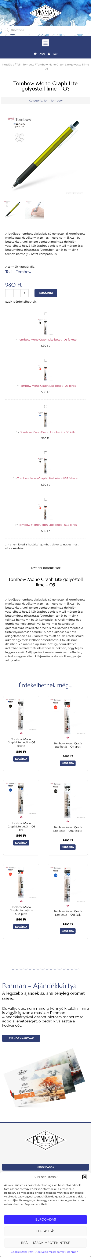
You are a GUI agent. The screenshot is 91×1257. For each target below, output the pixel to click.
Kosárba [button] (21, 758)
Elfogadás (45, 1219)
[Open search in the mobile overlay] (45, 30)
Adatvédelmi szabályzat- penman (57, 1251)
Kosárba (46, 293)
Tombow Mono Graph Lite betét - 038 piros (47, 524)
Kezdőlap (8, 64)
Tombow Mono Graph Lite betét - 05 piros (47, 385)
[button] (85, 1177)
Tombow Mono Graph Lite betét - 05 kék (47, 432)
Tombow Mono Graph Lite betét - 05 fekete (47, 339)
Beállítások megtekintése (45, 1243)
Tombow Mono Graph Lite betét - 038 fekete (47, 478)
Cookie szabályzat (22, 1251)
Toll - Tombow (25, 64)
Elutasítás (45, 1231)
